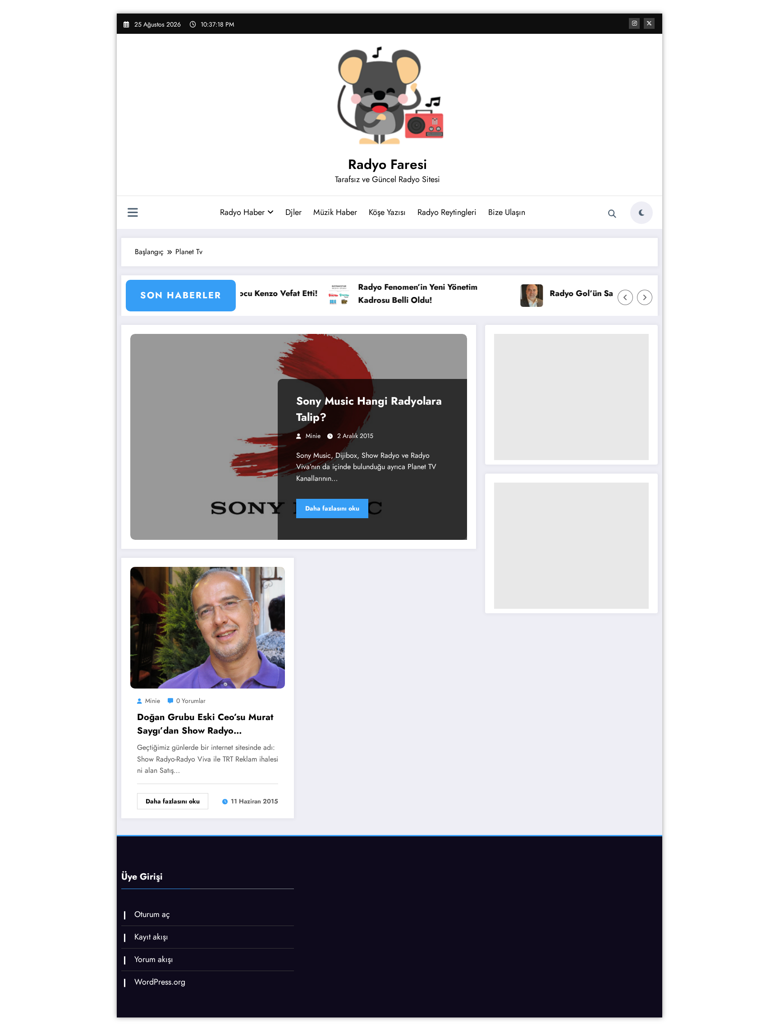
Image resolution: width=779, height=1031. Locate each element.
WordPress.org (159, 982)
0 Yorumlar (191, 700)
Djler (293, 212)
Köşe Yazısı (387, 212)
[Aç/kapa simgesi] (132, 213)
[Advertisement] (571, 397)
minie (313, 435)
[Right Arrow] (644, 297)
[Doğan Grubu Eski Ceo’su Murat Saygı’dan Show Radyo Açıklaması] (207, 626)
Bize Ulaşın (506, 212)
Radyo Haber (242, 212)
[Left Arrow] (625, 297)
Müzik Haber (335, 212)
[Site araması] (612, 214)
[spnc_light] (641, 212)
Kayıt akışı (151, 937)
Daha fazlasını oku (332, 508)
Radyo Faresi (387, 164)
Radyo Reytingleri (447, 212)
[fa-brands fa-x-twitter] (649, 23)
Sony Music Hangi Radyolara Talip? (369, 409)
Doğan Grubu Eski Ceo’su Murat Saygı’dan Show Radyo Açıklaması (205, 724)
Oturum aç (152, 914)
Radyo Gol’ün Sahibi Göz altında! (575, 293)
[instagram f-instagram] (634, 23)
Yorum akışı (153, 959)
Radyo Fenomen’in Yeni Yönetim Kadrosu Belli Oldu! (380, 293)
